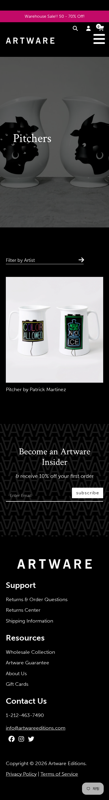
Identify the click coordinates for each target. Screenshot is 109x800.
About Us (16, 673)
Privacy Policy (21, 774)
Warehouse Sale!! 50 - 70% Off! (55, 16)
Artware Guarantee (27, 663)
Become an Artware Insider (54, 457)
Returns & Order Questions (36, 599)
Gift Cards (17, 684)
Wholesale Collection (30, 652)
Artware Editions (66, 763)
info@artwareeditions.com (35, 728)
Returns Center (23, 610)
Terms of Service (59, 774)
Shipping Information (29, 621)
